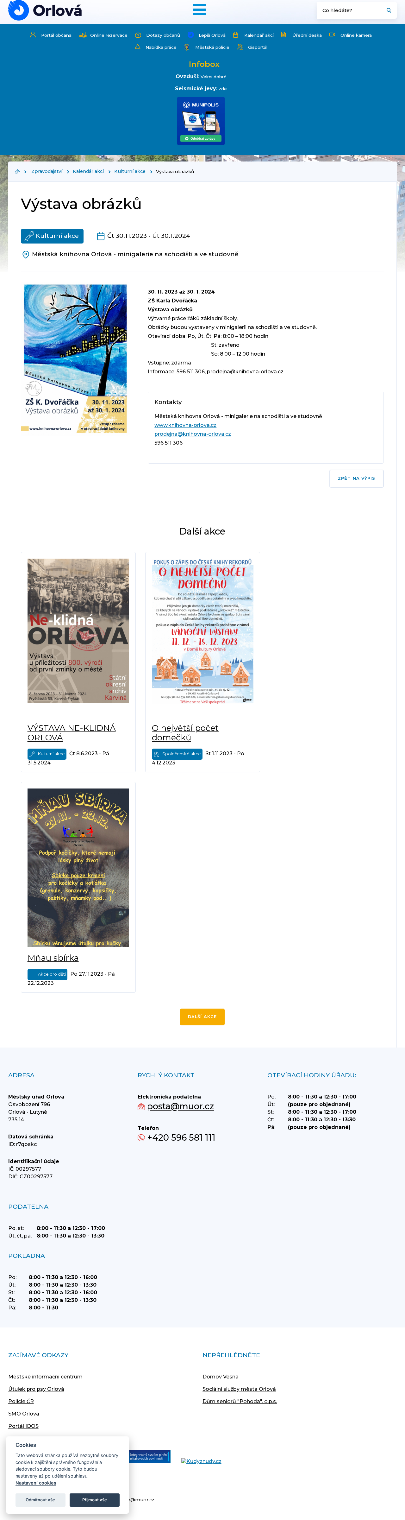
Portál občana (56, 35)
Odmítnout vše (40, 1499)
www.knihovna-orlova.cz (185, 425)
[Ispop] (143, 1457)
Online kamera (356, 35)
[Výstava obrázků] (45, 10)
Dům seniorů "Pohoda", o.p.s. (239, 1401)
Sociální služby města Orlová (239, 1389)
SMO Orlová (23, 1414)
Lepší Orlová (212, 35)
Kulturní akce (130, 171)
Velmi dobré (214, 76)
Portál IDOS (23, 1426)
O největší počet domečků (185, 733)
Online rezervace (109, 35)
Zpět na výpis (356, 478)
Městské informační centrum (45, 1377)
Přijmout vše (94, 1499)
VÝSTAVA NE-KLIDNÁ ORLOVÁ (72, 733)
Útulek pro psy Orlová (36, 1389)
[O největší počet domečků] (202, 638)
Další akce (202, 1016)
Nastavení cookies (36, 1482)
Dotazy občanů (163, 35)
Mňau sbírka (53, 958)
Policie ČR (21, 1401)
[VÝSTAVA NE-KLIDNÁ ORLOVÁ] (78, 638)
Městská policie (212, 47)
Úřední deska (307, 35)
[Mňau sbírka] (78, 867)
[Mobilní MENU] (199, 9)
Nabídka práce (161, 47)
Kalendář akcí (259, 35)
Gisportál (257, 47)
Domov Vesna (220, 1377)
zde (223, 88)
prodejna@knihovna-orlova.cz (192, 434)
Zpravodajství (46, 171)
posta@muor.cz (180, 1106)
